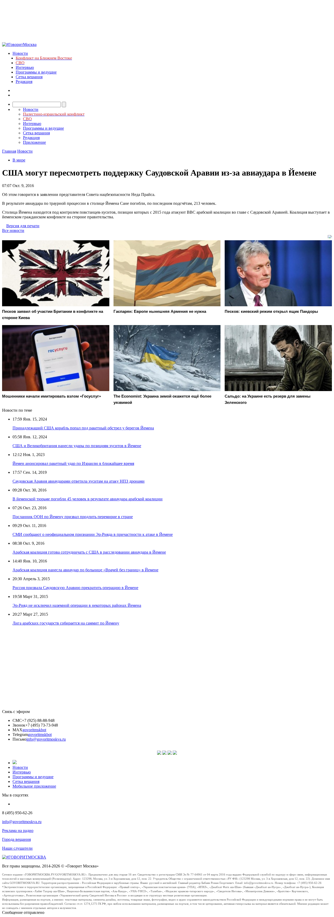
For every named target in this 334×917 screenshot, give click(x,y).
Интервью (25, 67)
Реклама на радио (17, 830)
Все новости (13, 230)
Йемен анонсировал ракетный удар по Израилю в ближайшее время (73, 463)
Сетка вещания (29, 77)
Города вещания (16, 839)
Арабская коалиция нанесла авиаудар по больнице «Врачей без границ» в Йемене (85, 570)
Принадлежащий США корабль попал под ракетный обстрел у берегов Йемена (83, 428)
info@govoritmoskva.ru (46, 739)
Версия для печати (22, 226)
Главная (9, 151)
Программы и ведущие (36, 72)
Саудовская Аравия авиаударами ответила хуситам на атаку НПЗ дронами (79, 481)
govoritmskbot (34, 730)
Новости (20, 53)
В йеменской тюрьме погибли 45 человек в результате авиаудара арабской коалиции (88, 499)
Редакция (24, 81)
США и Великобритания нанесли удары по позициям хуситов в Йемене (77, 445)
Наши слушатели (17, 848)
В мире (19, 160)
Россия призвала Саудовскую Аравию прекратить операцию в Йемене (75, 587)
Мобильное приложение (34, 786)
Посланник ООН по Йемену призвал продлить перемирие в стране (73, 516)
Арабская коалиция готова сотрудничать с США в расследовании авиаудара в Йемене (89, 552)
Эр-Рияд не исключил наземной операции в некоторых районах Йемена (77, 605)
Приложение (34, 142)
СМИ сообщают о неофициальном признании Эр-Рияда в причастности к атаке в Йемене (93, 534)
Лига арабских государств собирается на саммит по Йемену (66, 623)
